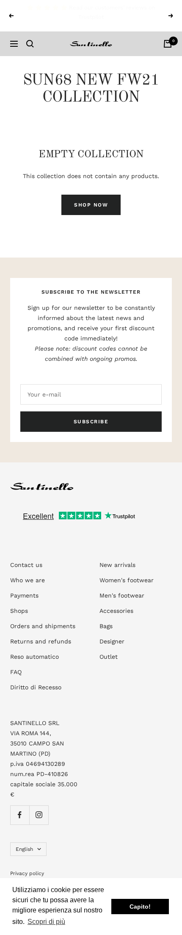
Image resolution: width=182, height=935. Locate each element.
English (24, 849)
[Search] (30, 44)
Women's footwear (126, 580)
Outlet (108, 656)
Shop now (91, 205)
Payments (24, 595)
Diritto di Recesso (35, 687)
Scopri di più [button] (46, 921)
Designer (111, 641)
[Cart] (167, 44)
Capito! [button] (140, 906)
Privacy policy (27, 873)
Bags (106, 626)
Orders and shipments (42, 626)
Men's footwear (121, 595)
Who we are (27, 580)
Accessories (116, 610)
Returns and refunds (40, 641)
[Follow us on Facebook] (19, 814)
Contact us (26, 564)
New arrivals (117, 564)
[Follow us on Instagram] (38, 814)
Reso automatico (34, 656)
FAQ (16, 672)
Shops (19, 610)
